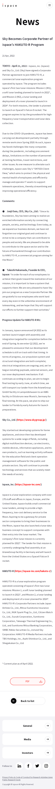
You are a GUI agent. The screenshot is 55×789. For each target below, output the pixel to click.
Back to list (27, 701)
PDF (27, 681)
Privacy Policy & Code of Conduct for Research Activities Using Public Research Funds (27, 778)
